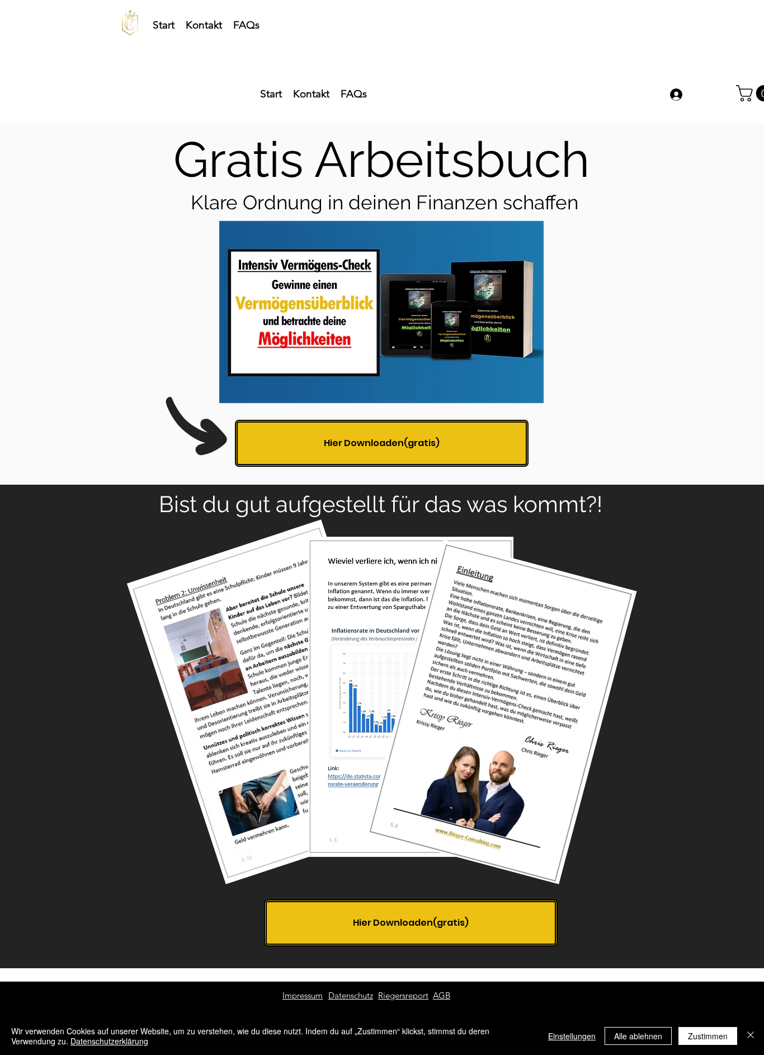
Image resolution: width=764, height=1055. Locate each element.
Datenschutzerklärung (109, 1041)
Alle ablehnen (638, 1036)
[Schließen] (750, 1036)
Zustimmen (708, 1036)
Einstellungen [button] (572, 1036)
